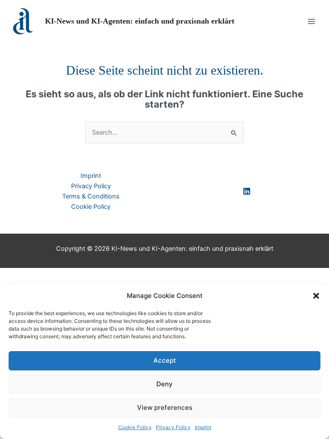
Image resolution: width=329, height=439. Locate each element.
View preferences (164, 407)
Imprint (203, 427)
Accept (164, 360)
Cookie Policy (135, 427)
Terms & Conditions (91, 196)
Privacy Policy (173, 427)
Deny (164, 384)
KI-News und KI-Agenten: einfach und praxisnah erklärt (139, 21)
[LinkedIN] (246, 191)
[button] (316, 296)
